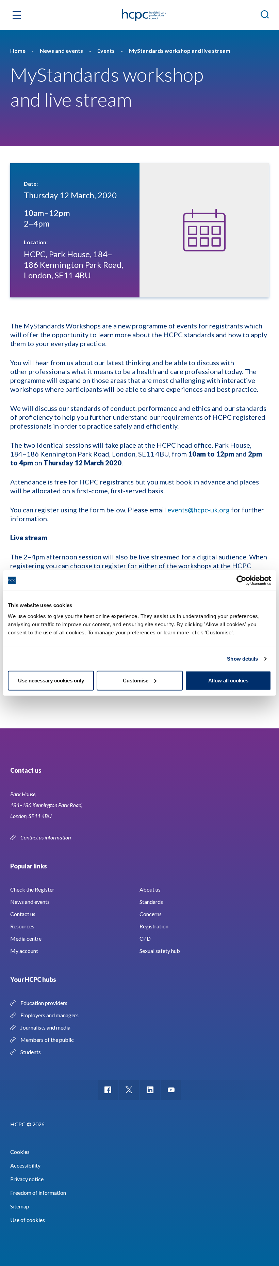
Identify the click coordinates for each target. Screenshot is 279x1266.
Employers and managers (49, 1015)
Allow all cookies (228, 680)
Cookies (20, 1151)
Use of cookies (27, 1220)
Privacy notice (27, 1179)
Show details (242, 659)
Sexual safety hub (160, 950)
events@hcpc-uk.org (198, 510)
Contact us (22, 914)
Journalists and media (45, 1027)
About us (150, 889)
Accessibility (25, 1165)
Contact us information (46, 837)
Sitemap (19, 1206)
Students (30, 1052)
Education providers (43, 1003)
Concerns (151, 914)
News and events (30, 901)
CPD (145, 938)
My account (24, 950)
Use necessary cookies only (51, 680)
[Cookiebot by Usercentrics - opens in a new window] (241, 580)
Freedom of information (38, 1192)
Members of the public (47, 1039)
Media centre (26, 938)
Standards (151, 901)
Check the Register (32, 889)
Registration (154, 926)
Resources (22, 926)
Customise (135, 680)
